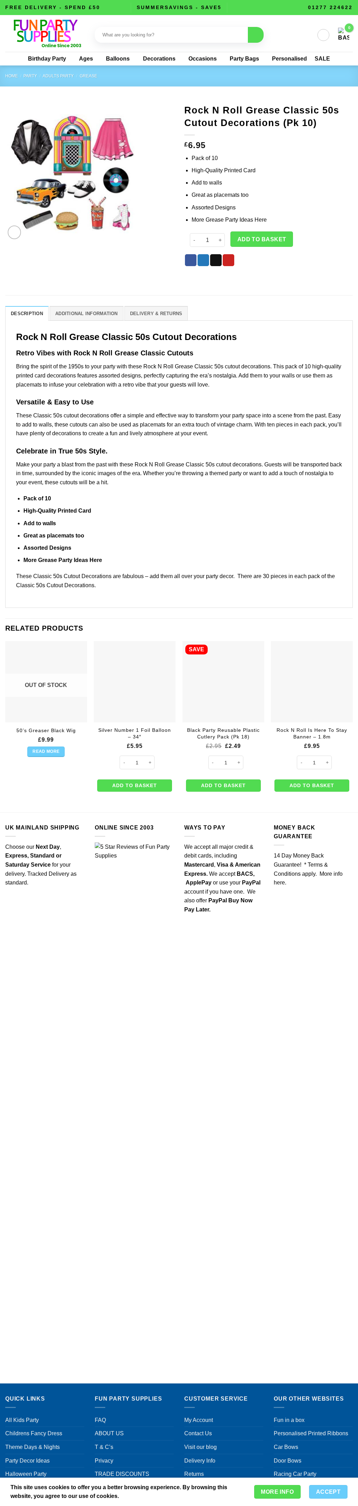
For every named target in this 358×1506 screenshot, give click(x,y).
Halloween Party (25, 1474)
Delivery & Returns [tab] (156, 313)
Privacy (104, 1461)
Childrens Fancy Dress (33, 1433)
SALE (322, 59)
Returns (194, 1474)
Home (11, 76)
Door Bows (287, 1461)
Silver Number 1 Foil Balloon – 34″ (134, 733)
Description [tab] (27, 313)
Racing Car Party (295, 1474)
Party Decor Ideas (27, 1461)
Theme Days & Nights (32, 1447)
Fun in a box (289, 1420)
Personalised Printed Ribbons (311, 1433)
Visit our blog (200, 1447)
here (279, 883)
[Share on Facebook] (190, 260)
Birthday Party (47, 59)
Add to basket (261, 239)
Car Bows (286, 1447)
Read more (46, 751)
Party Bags (244, 59)
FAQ (100, 1420)
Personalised (289, 59)
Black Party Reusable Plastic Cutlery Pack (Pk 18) (223, 733)
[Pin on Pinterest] (228, 260)
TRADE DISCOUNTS (122, 1474)
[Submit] (256, 35)
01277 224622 (330, 7)
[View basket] (343, 35)
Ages (86, 59)
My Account (198, 1420)
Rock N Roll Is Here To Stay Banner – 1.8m (312, 733)
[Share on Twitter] (203, 260)
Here (261, 220)
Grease (88, 76)
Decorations (159, 59)
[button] (323, 35)
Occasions (202, 59)
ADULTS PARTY (58, 76)
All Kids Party (22, 1420)
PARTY (30, 76)
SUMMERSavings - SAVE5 (179, 7)
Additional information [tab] (86, 313)
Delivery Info (199, 1461)
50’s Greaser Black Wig (46, 730)
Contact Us (198, 1433)
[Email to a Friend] (216, 260)
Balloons (118, 59)
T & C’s (104, 1447)
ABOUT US (109, 1433)
